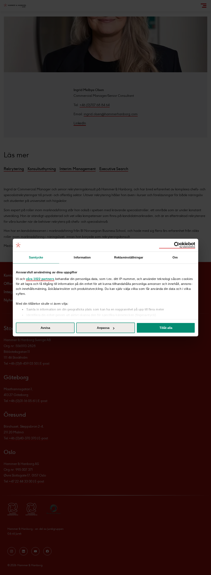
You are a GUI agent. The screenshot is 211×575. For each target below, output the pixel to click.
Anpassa (103, 328)
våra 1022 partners (40, 279)
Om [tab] (175, 257)
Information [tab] (82, 257)
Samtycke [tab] (36, 257)
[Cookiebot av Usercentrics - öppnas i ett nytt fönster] (177, 245)
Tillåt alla (165, 328)
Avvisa (45, 328)
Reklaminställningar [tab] (128, 257)
